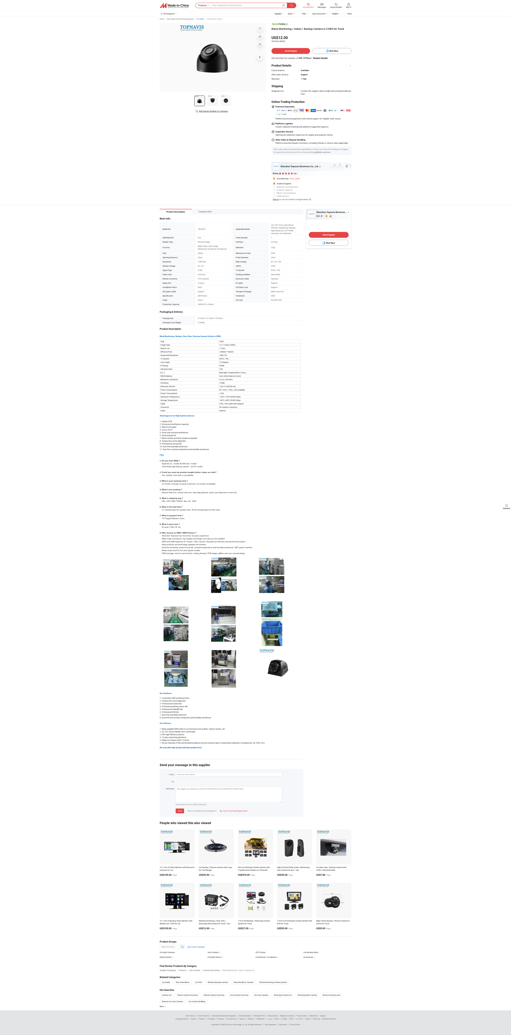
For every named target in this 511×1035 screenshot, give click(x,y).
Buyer (290, 13)
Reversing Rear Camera (307, 995)
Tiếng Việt (316, 1019)
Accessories (308, 957)
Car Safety (200, 19)
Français (221, 1019)
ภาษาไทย (299, 1019)
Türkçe (307, 1019)
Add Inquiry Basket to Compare (213, 111)
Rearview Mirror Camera (244, 982)
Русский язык (232, 1019)
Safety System (166, 957)
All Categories (169, 13)
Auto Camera (213, 952)
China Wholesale (245, 1016)
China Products (203, 1016)
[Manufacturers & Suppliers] (174, 5)
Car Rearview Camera (214, 19)
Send (180, 811)
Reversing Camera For (283, 995)
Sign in (348, 7)
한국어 (277, 1019)
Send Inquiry (291, 51)
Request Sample (320, 58)
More (162, 1006)
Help (304, 13)
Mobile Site (313, 1016)
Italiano (242, 1019)
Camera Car (167, 995)
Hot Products (190, 1016)
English (193, 1019)
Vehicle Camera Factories (213, 995)
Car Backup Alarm (310, 952)
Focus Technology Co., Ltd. (238, 1024)
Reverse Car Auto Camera (172, 1001)
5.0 (318, 216)
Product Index (301, 1016)
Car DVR (198, 982)
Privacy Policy (295, 1024)
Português (211, 1019)
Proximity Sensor (215, 957)
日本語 (284, 1019)
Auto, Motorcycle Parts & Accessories (180, 19)
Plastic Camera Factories (187, 995)
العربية (269, 1019)
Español (202, 1019)
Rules (349, 13)
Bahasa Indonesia (329, 1019)
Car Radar (166, 982)
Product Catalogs (197, 947)
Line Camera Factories (239, 995)
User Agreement (270, 1024)
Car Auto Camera (261, 995)
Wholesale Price (259, 1016)
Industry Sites (272, 1016)
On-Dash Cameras (167, 952)
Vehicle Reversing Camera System (273, 982)
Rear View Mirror (182, 982)
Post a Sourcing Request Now (234, 811)
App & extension (318, 13)
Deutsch (251, 1019)
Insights (323, 1016)
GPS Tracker (261, 952)
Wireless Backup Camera (218, 982)
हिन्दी (291, 1019)
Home (162, 19)
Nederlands (260, 1019)
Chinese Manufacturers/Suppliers (224, 1016)
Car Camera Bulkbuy (197, 1001)
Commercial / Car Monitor (266, 957)
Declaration (283, 1024)
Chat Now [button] (333, 51)
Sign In (276, 199)
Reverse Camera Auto (331, 995)
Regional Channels (287, 1016)
